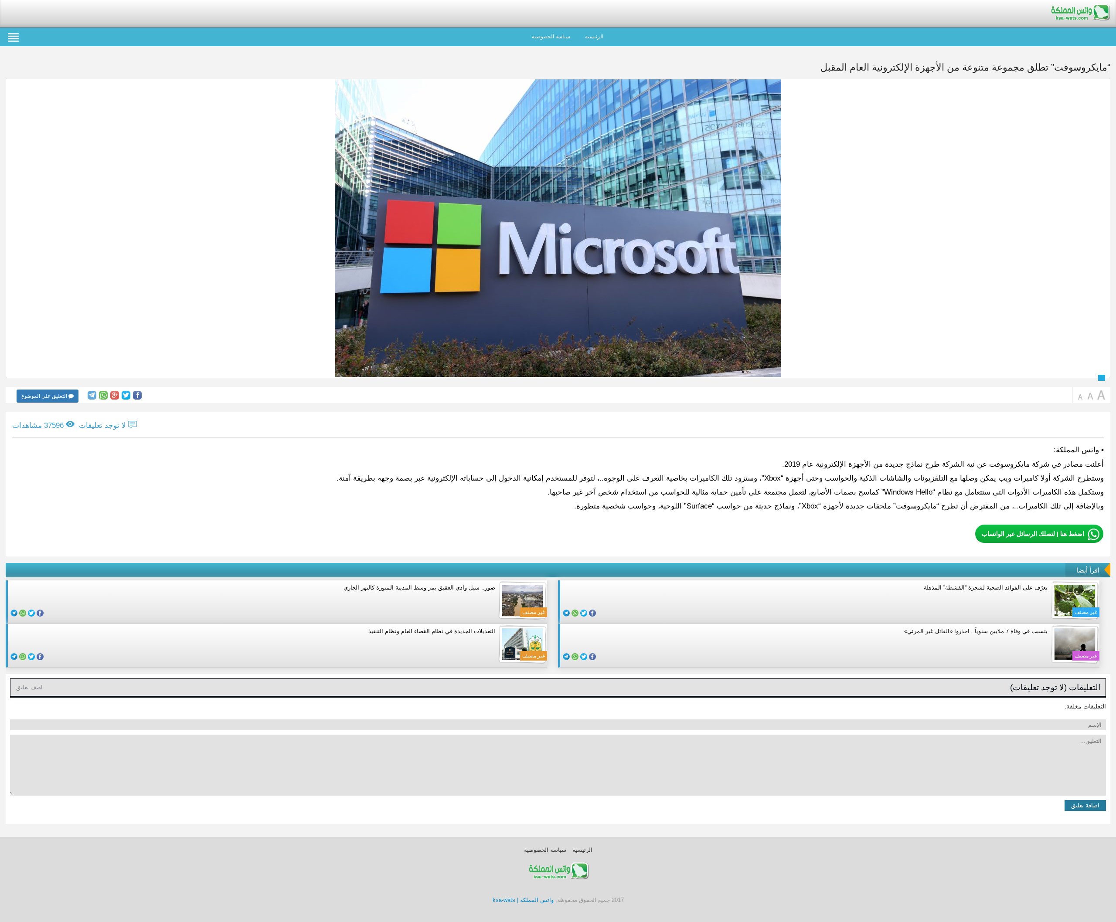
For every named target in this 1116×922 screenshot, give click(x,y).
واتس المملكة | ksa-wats (523, 900)
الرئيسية (594, 37)
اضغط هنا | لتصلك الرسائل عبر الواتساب (1033, 533)
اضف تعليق (29, 687)
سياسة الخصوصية (551, 37)
